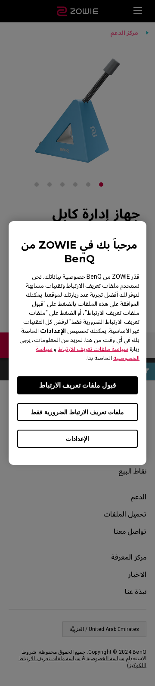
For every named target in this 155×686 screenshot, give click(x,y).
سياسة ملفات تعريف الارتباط (93, 348)
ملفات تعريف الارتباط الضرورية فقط (77, 412)
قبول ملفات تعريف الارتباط (77, 385)
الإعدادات (77, 439)
